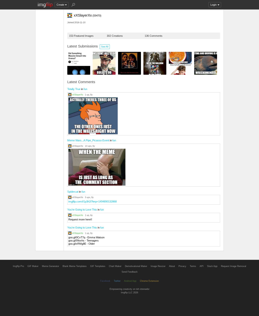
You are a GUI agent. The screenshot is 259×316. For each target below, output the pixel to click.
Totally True (73, 89)
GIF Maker (32, 266)
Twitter (117, 281)
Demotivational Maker (136, 266)
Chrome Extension (149, 281)
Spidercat (72, 191)
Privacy (182, 266)
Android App (130, 281)
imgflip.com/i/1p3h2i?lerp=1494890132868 (92, 201)
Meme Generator (50, 266)
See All (104, 46)
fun (85, 89)
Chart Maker (115, 266)
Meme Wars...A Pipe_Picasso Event (88, 140)
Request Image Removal (233, 266)
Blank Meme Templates (75, 266)
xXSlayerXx (77, 94)
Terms (193, 266)
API (202, 266)
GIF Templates (97, 266)
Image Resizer (158, 266)
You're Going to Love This (82, 209)
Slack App (212, 266)
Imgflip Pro (18, 266)
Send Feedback (130, 271)
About (172, 266)
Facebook (105, 281)
